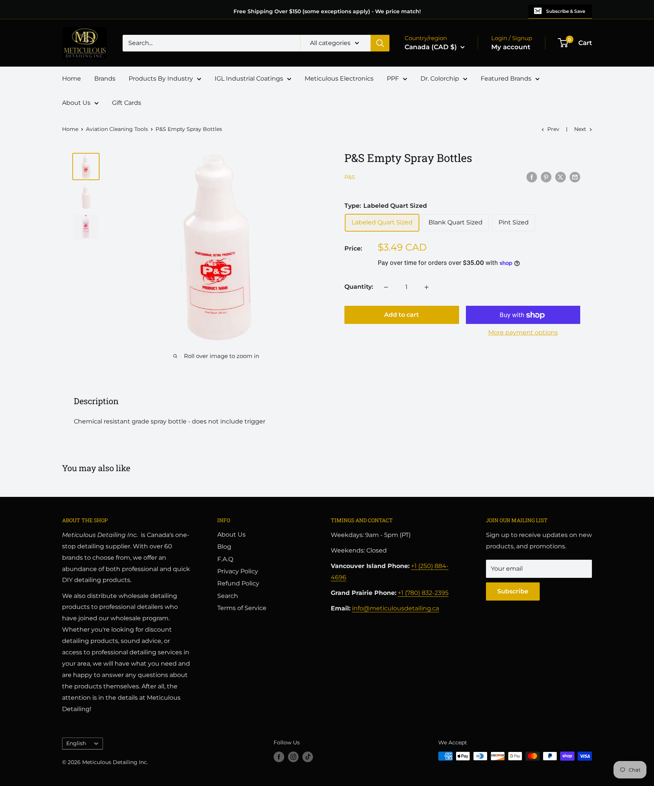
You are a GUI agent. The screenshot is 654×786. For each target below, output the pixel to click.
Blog (224, 546)
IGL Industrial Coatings (249, 78)
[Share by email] (575, 176)
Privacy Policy (237, 571)
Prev (553, 129)
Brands (104, 78)
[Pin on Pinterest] (546, 176)
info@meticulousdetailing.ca (395, 608)
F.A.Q (225, 559)
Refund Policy (238, 583)
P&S (349, 177)
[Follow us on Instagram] (293, 757)
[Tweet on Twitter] (560, 176)
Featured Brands (506, 78)
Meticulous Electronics (339, 78)
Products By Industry (161, 78)
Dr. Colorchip (439, 78)
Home (71, 78)
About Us (76, 102)
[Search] (380, 43)
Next (580, 129)
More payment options (523, 332)
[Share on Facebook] (531, 176)
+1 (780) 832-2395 (423, 592)
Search (227, 595)
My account (510, 47)
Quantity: (358, 287)
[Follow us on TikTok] (307, 757)
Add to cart (401, 315)
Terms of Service (241, 608)
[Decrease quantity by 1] (386, 287)
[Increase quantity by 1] (426, 287)
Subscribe (512, 591)
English (76, 743)
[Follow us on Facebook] (279, 757)
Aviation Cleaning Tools (117, 129)
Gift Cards (126, 102)
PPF (393, 78)
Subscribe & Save (565, 11)
